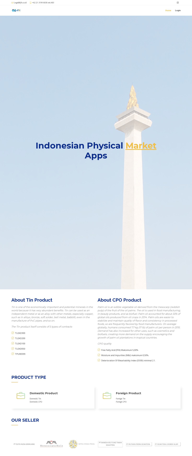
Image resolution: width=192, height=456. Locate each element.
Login (178, 10)
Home (168, 10)
